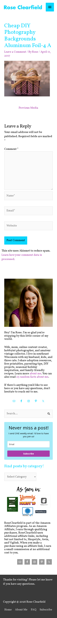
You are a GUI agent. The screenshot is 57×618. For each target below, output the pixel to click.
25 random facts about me (32, 377)
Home (8, 610)
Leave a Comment (15, 52)
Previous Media (28, 108)
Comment (11, 149)
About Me (21, 610)
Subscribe (28, 453)
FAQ (33, 610)
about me (35, 374)
